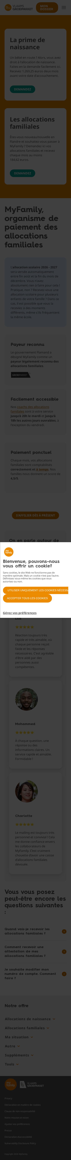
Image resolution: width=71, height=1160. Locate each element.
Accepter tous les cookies (27, 598)
